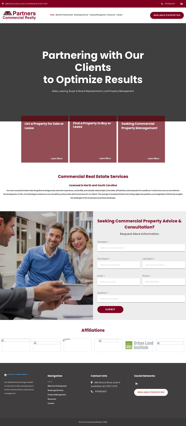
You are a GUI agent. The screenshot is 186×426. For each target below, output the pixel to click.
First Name (103, 258)
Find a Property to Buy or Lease (92, 125)
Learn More (56, 158)
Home (52, 15)
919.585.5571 (169, 4)
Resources (111, 15)
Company (103, 242)
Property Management (98, 15)
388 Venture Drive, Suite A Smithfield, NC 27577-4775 (26, 4)
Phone (146, 276)
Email (101, 276)
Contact (119, 15)
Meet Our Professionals (64, 15)
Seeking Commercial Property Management (139, 126)
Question (102, 293)
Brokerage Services (81, 15)
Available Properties (167, 15)
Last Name (148, 258)
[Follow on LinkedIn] (181, 3)
